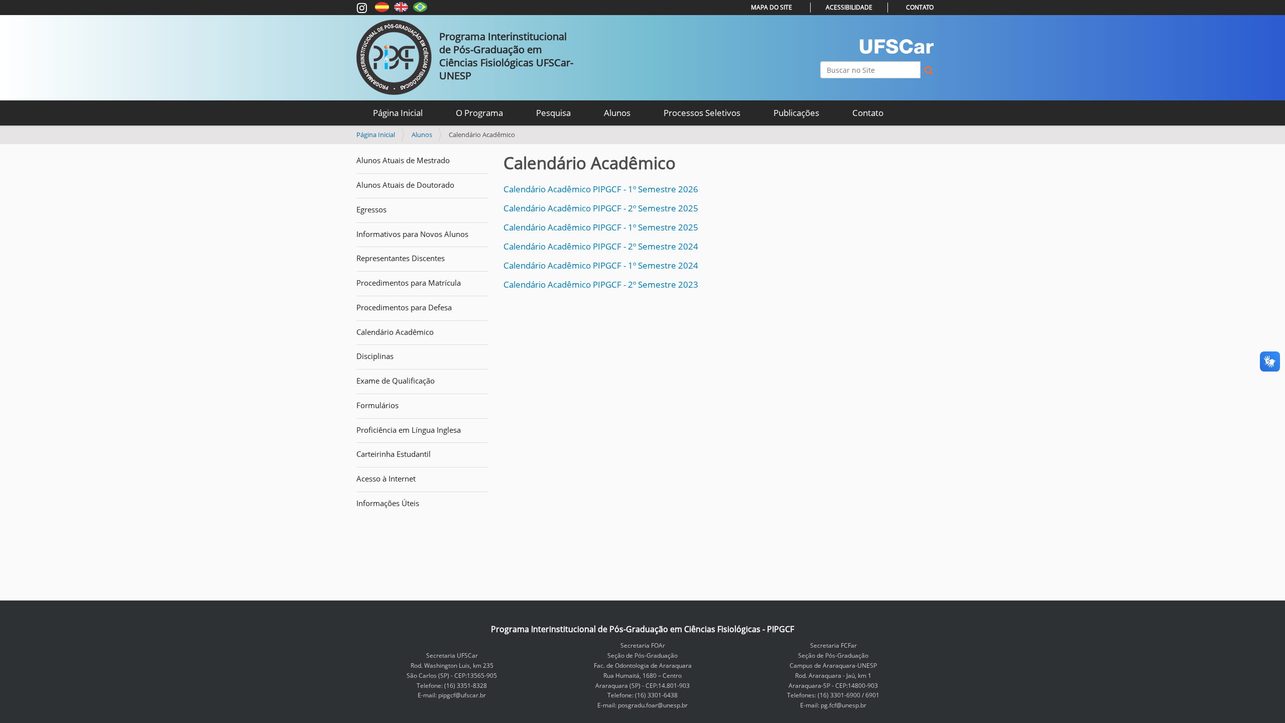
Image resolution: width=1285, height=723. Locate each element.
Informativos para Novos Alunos (412, 234)
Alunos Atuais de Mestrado (403, 160)
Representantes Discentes (400, 258)
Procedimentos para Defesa (404, 307)
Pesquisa (553, 112)
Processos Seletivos (702, 112)
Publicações (796, 112)
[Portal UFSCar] (897, 46)
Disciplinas (375, 356)
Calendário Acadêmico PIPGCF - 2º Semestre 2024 (600, 246)
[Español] (382, 6)
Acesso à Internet (386, 478)
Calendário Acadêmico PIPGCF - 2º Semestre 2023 (600, 284)
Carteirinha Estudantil (393, 454)
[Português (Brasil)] (420, 6)
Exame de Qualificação (395, 381)
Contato (920, 7)
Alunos (617, 112)
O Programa (479, 112)
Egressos (371, 209)
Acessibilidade (849, 7)
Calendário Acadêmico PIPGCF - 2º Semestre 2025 (600, 208)
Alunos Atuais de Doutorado (405, 185)
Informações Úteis (387, 503)
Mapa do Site (771, 7)
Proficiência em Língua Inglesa (408, 430)
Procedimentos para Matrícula (408, 283)
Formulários (377, 405)
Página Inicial (398, 112)
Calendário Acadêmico (395, 332)
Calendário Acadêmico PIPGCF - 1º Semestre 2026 (600, 189)
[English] (401, 6)
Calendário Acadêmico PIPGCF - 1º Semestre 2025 (600, 227)
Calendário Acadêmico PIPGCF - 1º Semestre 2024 (600, 265)
